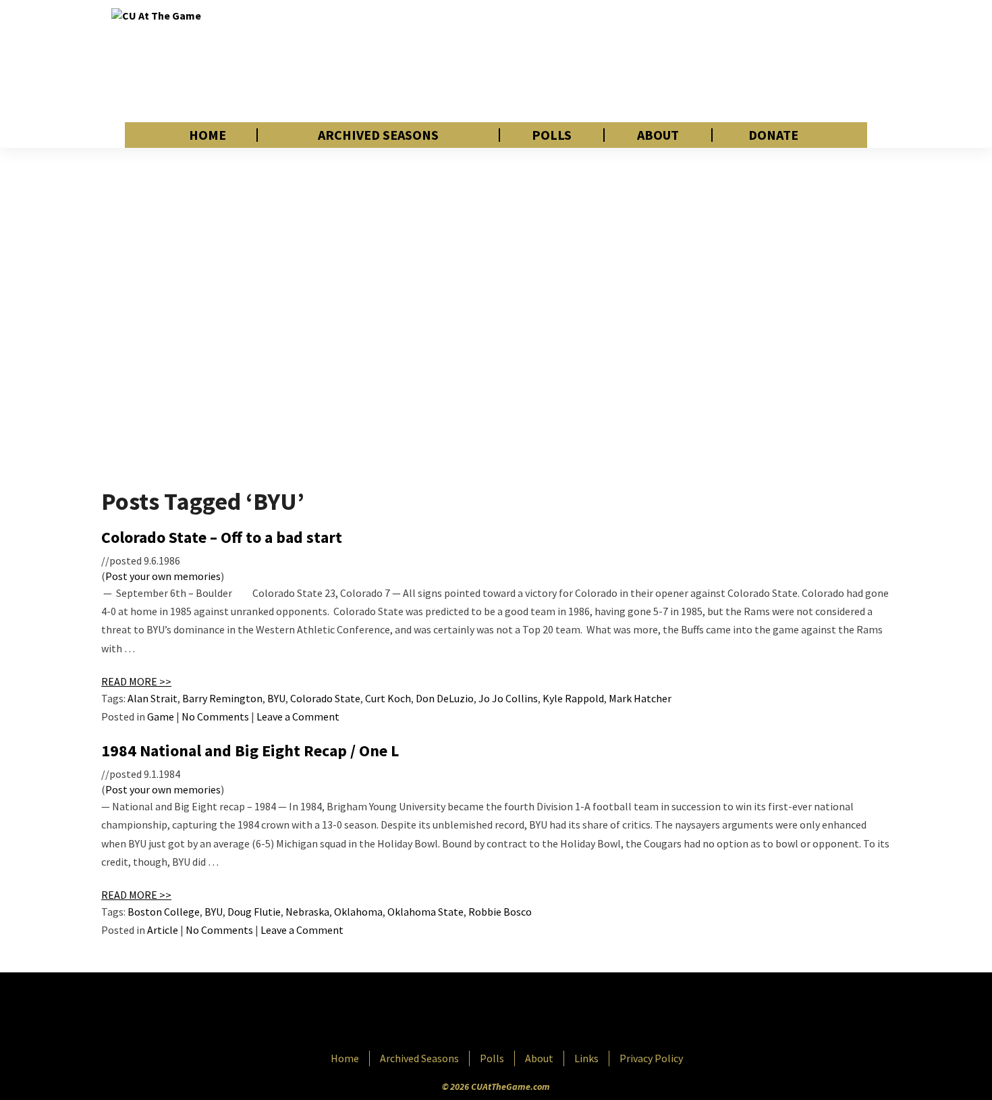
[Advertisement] (635, 60)
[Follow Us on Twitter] (525, 1013)
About (658, 135)
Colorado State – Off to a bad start (221, 537)
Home (207, 135)
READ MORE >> (136, 681)
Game (160, 716)
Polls (552, 135)
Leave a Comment (297, 716)
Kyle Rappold (573, 698)
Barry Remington (222, 698)
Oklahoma (358, 911)
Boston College (164, 911)
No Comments (215, 716)
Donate (773, 135)
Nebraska (307, 911)
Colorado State (325, 698)
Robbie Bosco (500, 911)
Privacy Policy (651, 1058)
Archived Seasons (378, 135)
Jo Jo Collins (508, 698)
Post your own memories (163, 576)
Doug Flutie (254, 911)
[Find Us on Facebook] (465, 1013)
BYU (276, 698)
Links (586, 1058)
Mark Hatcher (640, 698)
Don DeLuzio (445, 698)
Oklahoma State (425, 911)
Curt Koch (388, 698)
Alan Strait (152, 698)
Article (162, 930)
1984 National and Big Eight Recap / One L (250, 750)
